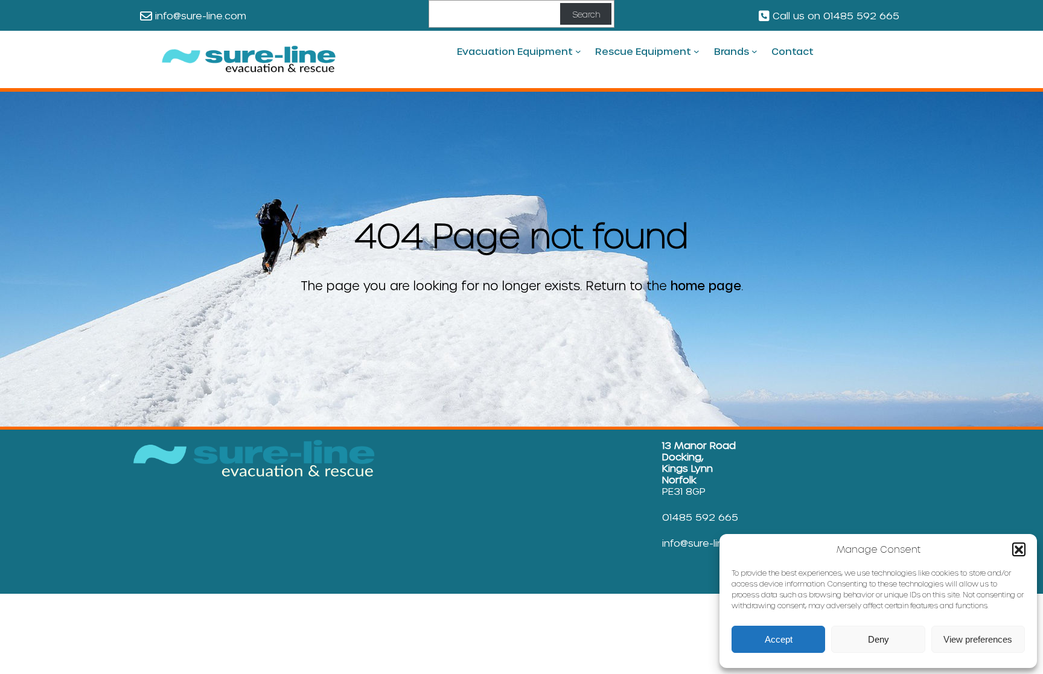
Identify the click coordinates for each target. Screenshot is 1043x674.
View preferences (977, 639)
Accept (779, 639)
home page (706, 285)
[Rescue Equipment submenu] (697, 51)
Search (586, 14)
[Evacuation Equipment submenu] (578, 51)
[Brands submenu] (754, 51)
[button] (1019, 549)
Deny (878, 639)
